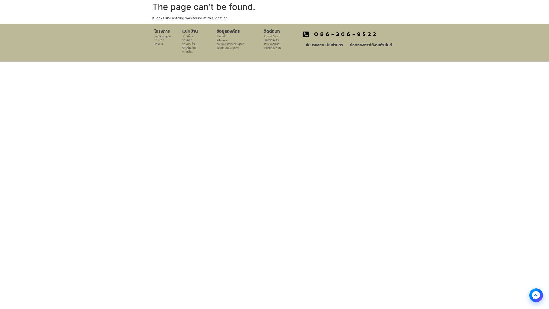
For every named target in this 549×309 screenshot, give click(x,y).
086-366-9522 (346, 34)
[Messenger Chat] (536, 295)
